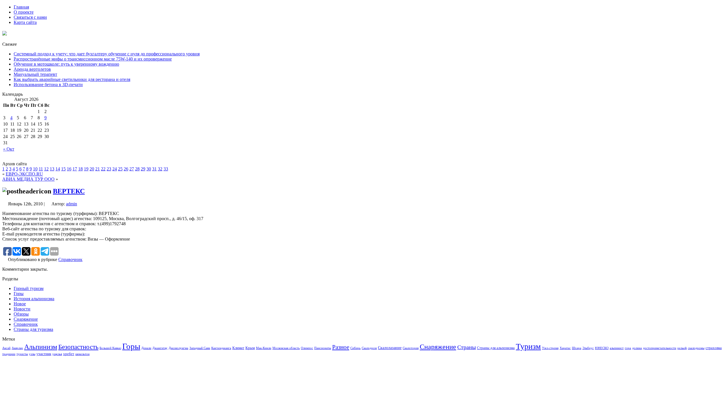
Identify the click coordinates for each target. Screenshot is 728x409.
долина (637, 348)
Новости (22, 308)
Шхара (576, 348)
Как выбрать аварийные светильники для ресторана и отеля (72, 79)
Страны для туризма (33, 329)
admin (71, 203)
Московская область (286, 348)
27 (131, 168)
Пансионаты (322, 348)
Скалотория (411, 348)
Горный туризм (29, 288)
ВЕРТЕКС (69, 191)
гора (628, 348)
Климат (238, 348)
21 (97, 168)
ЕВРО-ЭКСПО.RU (24, 174)
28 (137, 168)
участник (43, 354)
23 (109, 168)
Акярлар (17, 348)
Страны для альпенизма (496, 348)
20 (92, 168)
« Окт (8, 149)
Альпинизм (40, 346)
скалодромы (696, 348)
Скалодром (369, 348)
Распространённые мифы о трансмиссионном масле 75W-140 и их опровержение (93, 59)
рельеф (682, 348)
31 (154, 168)
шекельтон (82, 354)
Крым (250, 348)
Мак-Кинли (263, 348)
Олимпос (307, 348)
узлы (32, 354)
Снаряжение (26, 319)
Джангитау (159, 348)
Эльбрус (588, 348)
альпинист (617, 348)
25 (120, 168)
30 (148, 168)
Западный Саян (199, 348)
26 (126, 168)
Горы (19, 293)
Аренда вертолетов (32, 69)
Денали (146, 348)
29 (143, 168)
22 (103, 168)
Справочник (70, 259)
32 (160, 168)
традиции (8, 354)
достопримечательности (659, 348)
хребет (68, 354)
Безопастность (78, 346)
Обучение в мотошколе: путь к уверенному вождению (66, 64)
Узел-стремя (550, 348)
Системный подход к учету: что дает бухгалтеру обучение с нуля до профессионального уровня (107, 53)
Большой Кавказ (110, 348)
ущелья (57, 354)
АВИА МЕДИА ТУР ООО (28, 179)
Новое (20, 303)
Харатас (565, 348)
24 (114, 168)
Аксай (6, 348)
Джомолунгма (178, 348)
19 (86, 168)
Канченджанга (221, 348)
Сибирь (355, 348)
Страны (466, 347)
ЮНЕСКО (602, 348)
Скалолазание (390, 347)
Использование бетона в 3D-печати (48, 84)
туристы (22, 354)
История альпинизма (34, 298)
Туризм (528, 346)
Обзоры (21, 314)
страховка (714, 348)
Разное (340, 347)
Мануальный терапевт (35, 74)
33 (166, 168)
